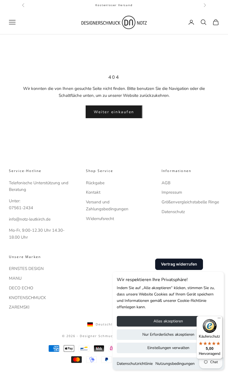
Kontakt (93, 192)
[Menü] (219, 319)
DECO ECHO (21, 288)
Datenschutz (173, 211)
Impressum (172, 192)
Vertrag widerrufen (179, 264)
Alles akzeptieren (168, 321)
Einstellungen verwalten (168, 347)
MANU (15, 278)
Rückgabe (95, 183)
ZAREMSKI (19, 307)
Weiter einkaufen (114, 112)
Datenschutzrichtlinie (135, 363)
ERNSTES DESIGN (26, 268)
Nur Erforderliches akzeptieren (168, 334)
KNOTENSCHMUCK (27, 297)
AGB (166, 183)
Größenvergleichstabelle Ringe (190, 202)
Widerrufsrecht (100, 218)
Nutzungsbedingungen (175, 363)
